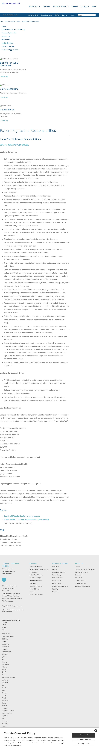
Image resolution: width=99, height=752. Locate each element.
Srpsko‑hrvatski (7, 713)
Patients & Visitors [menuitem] (61, 6)
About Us (7, 21)
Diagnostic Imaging (35, 578)
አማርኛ (4, 624)
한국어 (4, 675)
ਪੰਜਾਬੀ (3, 703)
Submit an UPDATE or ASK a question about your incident (26, 520)
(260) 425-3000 (33, 15)
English (4, 622)
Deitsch (4, 693)
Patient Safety (56, 583)
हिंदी (3, 659)
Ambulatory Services (36, 566)
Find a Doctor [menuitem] (34, 6)
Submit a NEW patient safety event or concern (22, 516)
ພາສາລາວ (5, 680)
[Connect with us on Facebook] (4, 580)
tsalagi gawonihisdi (8, 636)
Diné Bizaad (5, 688)
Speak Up (55, 589)
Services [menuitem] (46, 6)
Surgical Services (35, 589)
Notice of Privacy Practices (10, 596)
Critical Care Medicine (36, 575)
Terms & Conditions (8, 588)
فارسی (4, 695)
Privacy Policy (6, 591)
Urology (32, 592)
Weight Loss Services (36, 594)
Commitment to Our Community (13, 29)
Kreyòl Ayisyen (6, 651)
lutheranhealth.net (10, 15)
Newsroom (5, 40)
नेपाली (3, 690)
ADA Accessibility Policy (9, 586)
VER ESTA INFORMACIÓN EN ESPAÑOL (14, 145)
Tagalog (4, 721)
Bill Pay (57, 15)
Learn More (4, 76)
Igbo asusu (5, 664)
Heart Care (33, 583)
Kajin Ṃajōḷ (5, 682)
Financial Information (58, 572)
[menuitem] (86, 15)
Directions (55, 566)
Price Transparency (8, 601)
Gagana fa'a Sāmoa (8, 710)
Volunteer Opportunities (10, 50)
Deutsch (4, 654)
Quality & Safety (15, 21)
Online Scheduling (46, 15)
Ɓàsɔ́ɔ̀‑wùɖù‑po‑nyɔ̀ (8, 677)
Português (5, 700)
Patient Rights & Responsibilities (12, 598)
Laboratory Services (36, 586)
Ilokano (4, 667)
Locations (85, 6)
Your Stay (55, 592)
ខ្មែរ (3, 685)
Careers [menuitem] (75, 6)
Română (4, 705)
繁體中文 (4, 639)
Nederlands (5, 646)
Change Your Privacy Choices (11, 593)
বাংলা (3, 630)
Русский (4, 708)
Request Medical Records (60, 586)
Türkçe (4, 726)
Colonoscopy (34, 572)
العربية (4, 627)
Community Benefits (9, 33)
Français (4, 649)
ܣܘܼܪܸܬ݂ (3, 718)
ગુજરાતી (4, 657)
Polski (4, 698)
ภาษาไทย (5, 723)
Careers (4, 26)
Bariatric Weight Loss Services (39, 569)
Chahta (4, 641)
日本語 (4, 672)
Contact (72, 15)
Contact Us (5, 36)
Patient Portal (56, 580)
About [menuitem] (94, 6)
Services (33, 564)
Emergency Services (36, 580)
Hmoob (4, 662)
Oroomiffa (5, 644)
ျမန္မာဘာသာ (6, 633)
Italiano (4, 669)
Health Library (56, 575)
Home (1, 21)
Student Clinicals (7, 46)
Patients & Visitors (60, 564)
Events (64, 15)
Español (4, 716)
